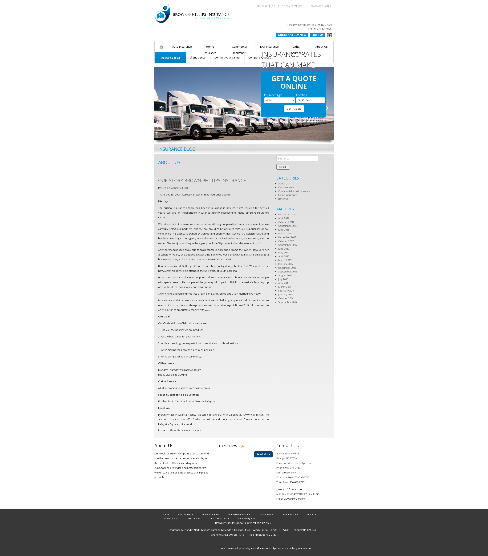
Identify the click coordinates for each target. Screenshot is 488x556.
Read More (263, 454)
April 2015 (283, 283)
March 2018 (284, 233)
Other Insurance (290, 514)
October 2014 (286, 298)
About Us (175, 430)
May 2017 (283, 252)
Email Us (317, 35)
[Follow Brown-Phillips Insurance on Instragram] (329, 34)
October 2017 (286, 241)
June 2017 (283, 248)
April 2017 (283, 256)
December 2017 (287, 237)
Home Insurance (210, 48)
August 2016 (285, 275)
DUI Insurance (266, 514)
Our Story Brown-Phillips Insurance (202, 180)
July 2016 (283, 279)
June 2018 (283, 229)
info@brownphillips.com (297, 463)
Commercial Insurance (239, 48)
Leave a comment (191, 430)
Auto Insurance (182, 46)
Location (301, 95)
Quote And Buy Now (292, 35)
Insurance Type (273, 95)
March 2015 (284, 286)
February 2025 (286, 214)
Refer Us (283, 198)
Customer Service (292, 6)
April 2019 (283, 218)
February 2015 (286, 290)
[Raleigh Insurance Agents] (161, 46)
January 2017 (285, 264)
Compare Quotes (321, 6)
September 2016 (287, 271)
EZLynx (255, 548)
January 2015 (285, 294)
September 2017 (287, 245)
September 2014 (287, 302)
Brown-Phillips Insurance (229, 523)
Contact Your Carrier (219, 518)
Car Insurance (286, 187)
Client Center (198, 57)
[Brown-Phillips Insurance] (192, 11)
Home (166, 514)
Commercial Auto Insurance (294, 191)
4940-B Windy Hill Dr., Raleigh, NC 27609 (309, 24)
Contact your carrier (227, 57)
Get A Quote (294, 108)
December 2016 (287, 267)
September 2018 (287, 226)
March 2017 (284, 260)
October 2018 (286, 222)
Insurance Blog (266, 6)
